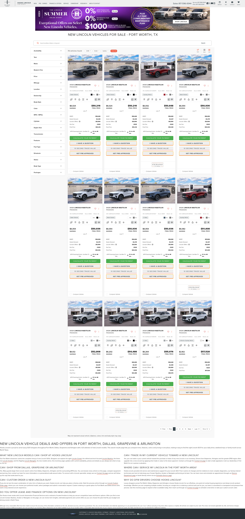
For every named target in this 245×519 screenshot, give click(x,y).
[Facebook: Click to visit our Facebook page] (207, 3)
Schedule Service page (164, 475)
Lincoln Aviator (8, 461)
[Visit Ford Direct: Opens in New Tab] (142, 514)
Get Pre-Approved (85, 153)
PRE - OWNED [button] (43, 3)
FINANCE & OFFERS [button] (55, 3)
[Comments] (96, 99)
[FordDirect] (73, 514)
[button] (100, 67)
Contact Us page (102, 473)
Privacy (112, 512)
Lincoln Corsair (77, 458)
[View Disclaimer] (87, 99)
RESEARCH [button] (83, 3)
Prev (170, 429)
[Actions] (98, 85)
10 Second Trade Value (85, 148)
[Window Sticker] (99, 99)
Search (203, 43)
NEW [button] (35, 3)
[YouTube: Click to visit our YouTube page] (212, 3)
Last (196, 429)
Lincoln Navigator (30, 461)
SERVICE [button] (66, 3)
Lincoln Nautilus (107, 458)
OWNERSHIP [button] (74, 3)
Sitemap (105, 512)
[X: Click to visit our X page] (209, 3)
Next (190, 429)
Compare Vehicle (78, 171)
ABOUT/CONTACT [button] (94, 3)
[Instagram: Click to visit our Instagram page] (214, 3)
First (163, 429)
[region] (85, 123)
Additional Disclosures (125, 512)
